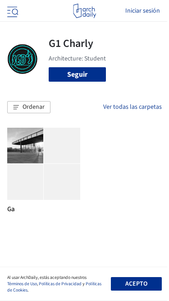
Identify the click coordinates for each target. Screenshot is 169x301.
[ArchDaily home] (84, 11)
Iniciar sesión (142, 11)
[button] (28, 107)
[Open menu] (11, 11)
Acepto (136, 283)
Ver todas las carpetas (132, 106)
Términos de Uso (22, 284)
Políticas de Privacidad (60, 284)
